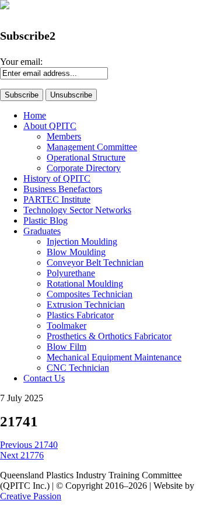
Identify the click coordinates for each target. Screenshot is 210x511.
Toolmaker (66, 326)
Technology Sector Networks (77, 210)
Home (34, 115)
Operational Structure (86, 157)
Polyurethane (71, 273)
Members (64, 136)
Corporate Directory (84, 168)
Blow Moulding (76, 252)
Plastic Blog (45, 220)
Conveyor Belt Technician (95, 262)
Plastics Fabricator (80, 315)
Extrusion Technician (86, 305)
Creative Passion (30, 496)
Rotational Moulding (85, 283)
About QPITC (49, 126)
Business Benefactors (62, 189)
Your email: (21, 62)
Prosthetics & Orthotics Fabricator (109, 336)
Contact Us (44, 378)
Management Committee (92, 147)
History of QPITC (56, 178)
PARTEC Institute (56, 199)
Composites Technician (89, 294)
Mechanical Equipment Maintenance (114, 357)
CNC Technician (78, 368)
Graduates (42, 231)
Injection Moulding (82, 241)
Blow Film (66, 347)
